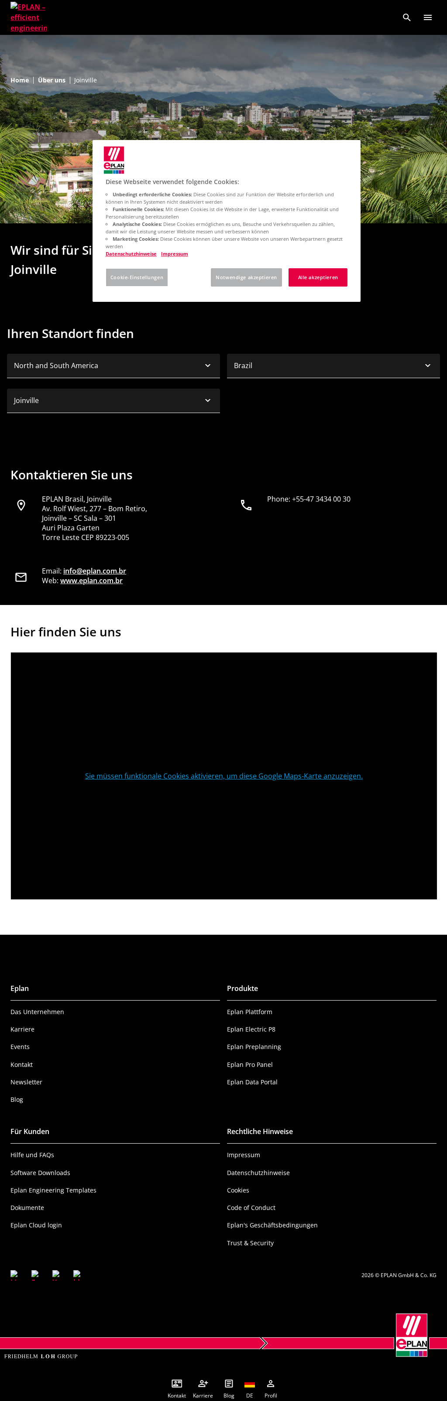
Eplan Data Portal (252, 1082)
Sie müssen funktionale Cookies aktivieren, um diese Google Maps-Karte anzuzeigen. (224, 776)
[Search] (407, 17)
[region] (227, 221)
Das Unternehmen (37, 1012)
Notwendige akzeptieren (246, 277)
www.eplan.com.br (91, 580)
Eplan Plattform (249, 1012)
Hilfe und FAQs (32, 1155)
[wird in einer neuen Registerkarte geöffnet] (15, 1275)
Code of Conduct (251, 1207)
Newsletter (26, 1082)
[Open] (428, 17)
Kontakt (21, 1064)
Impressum (243, 1155)
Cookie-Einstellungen (136, 277)
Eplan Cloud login (36, 1225)
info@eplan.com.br (94, 571)
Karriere (22, 1029)
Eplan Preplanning (254, 1046)
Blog (16, 1099)
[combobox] (113, 366)
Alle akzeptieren (318, 277)
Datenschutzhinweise (258, 1173)
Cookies (238, 1190)
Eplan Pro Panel (250, 1064)
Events (20, 1046)
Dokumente (27, 1207)
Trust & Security (250, 1243)
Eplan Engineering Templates (53, 1190)
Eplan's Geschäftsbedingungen (272, 1225)
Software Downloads (40, 1173)
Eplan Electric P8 (251, 1029)
